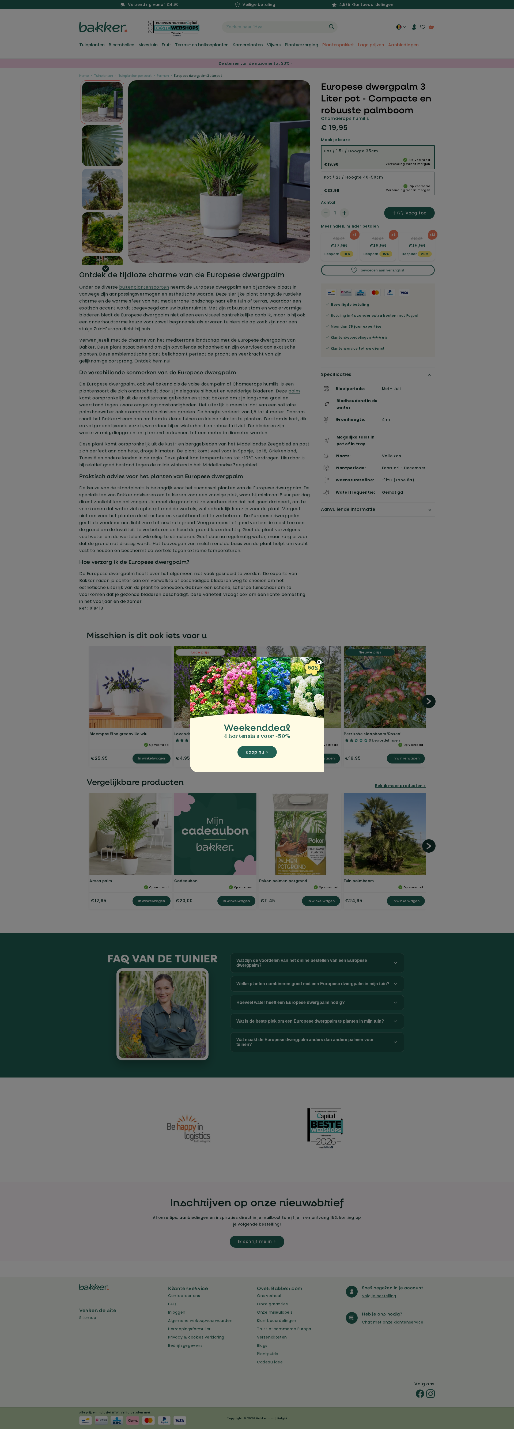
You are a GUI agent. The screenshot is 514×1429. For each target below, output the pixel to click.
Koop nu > (257, 752)
